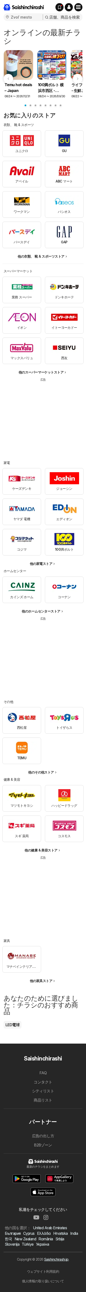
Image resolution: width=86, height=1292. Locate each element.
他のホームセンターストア (41, 611)
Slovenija (12, 1244)
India (74, 1233)
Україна (42, 1244)
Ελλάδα (44, 1233)
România (45, 1238)
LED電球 (12, 1024)
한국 (8, 1238)
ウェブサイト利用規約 (43, 1271)
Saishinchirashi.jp (56, 1259)
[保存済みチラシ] (59, 7)
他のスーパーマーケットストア (41, 372)
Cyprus (29, 1233)
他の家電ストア (41, 564)
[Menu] (78, 7)
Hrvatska (60, 1233)
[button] (69, 7)
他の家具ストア (41, 981)
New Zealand (25, 1238)
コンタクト (43, 1082)
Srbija (59, 1238)
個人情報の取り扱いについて (43, 1281)
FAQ (43, 1072)
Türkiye (27, 1244)
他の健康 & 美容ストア (41, 850)
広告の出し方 (43, 1135)
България (13, 1233)
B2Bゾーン (43, 1145)
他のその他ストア (41, 772)
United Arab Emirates (50, 1227)
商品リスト (43, 1100)
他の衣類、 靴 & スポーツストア (41, 256)
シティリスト (43, 1090)
